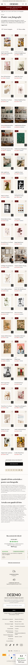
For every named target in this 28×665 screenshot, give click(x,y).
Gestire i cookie (18, 636)
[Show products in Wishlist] (22, 4)
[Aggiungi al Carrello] (12, 49)
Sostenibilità (10, 628)
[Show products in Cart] (25, 4)
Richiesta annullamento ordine (20, 634)
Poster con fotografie (18, 11)
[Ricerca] (5, 4)
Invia (14, 610)
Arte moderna (9, 11)
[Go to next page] (21, 470)
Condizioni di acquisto (20, 626)
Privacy (16, 631)
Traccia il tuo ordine (19, 624)
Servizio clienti (18, 621)
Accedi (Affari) (10, 641)
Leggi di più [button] (4, 25)
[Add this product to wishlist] (12, 35)
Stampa (11, 621)
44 (19, 470)
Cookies (17, 628)
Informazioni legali (9, 624)
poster (6, 490)
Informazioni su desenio (7, 619)
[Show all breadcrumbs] (2, 11)
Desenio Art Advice (19, 619)
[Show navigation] (2, 4)
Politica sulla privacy (19, 613)
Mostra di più (14, 464)
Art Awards (10, 638)
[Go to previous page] (6, 470)
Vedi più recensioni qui (14, 562)
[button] (21, 659)
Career (11, 626)
